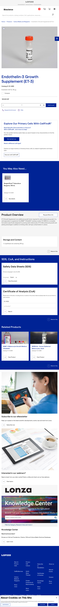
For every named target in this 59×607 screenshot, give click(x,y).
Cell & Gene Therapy (28, 573)
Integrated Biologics (21, 4)
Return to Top (54, 251)
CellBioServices (18, 571)
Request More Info (48, 215)
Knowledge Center (40, 581)
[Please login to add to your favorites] (3, 28)
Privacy (15, 595)
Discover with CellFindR (11, 155)
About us (51, 564)
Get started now (11, 139)
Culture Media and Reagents (22, 21)
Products (9, 21)
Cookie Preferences (6, 604)
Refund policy (30, 595)
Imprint (39, 595)
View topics (10, 481)
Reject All (52, 604)
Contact (22, 595)
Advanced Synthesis (29, 4)
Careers (51, 577)
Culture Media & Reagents (17, 578)
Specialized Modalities (37, 4)
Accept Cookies (42, 604)
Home (3, 21)
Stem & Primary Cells (16, 564)
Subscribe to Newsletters (40, 565)
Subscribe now (11, 425)
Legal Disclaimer (6, 595)
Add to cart (51, 105)
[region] (29, 601)
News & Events (51, 570)
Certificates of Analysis (40, 574)
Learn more (10, 541)
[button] (57, 39)
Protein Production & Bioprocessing (30, 582)
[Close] (56, 597)
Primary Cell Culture (28, 564)
